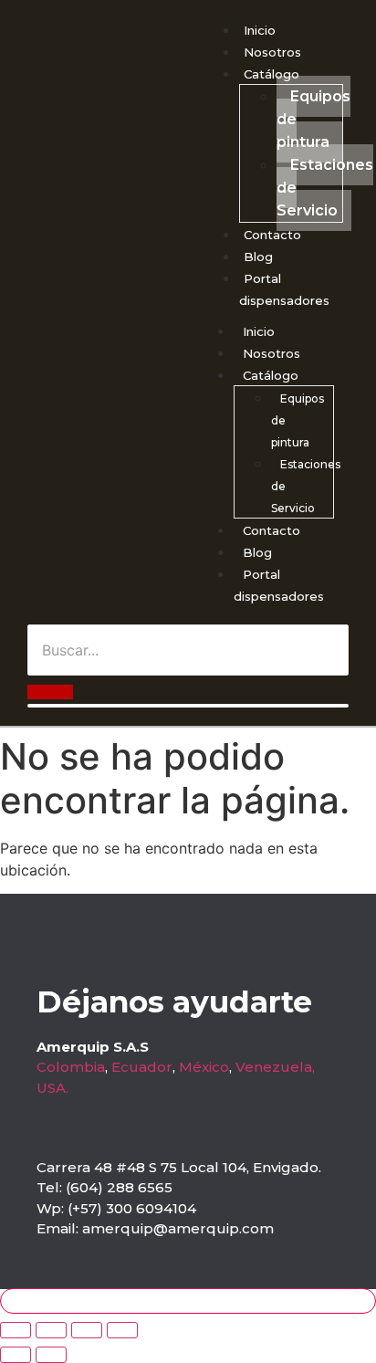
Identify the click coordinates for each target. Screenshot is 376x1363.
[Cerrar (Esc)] (122, 1330)
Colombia (71, 1066)
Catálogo (271, 74)
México (204, 1066)
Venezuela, (275, 1066)
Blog (258, 256)
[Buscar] (50, 692)
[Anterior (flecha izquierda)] (15, 1355)
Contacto (272, 234)
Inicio (260, 30)
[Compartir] (86, 1330)
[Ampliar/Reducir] (15, 1330)
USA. (52, 1087)
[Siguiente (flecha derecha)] (51, 1355)
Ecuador (141, 1066)
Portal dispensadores (279, 585)
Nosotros (272, 52)
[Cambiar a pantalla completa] (51, 1330)
